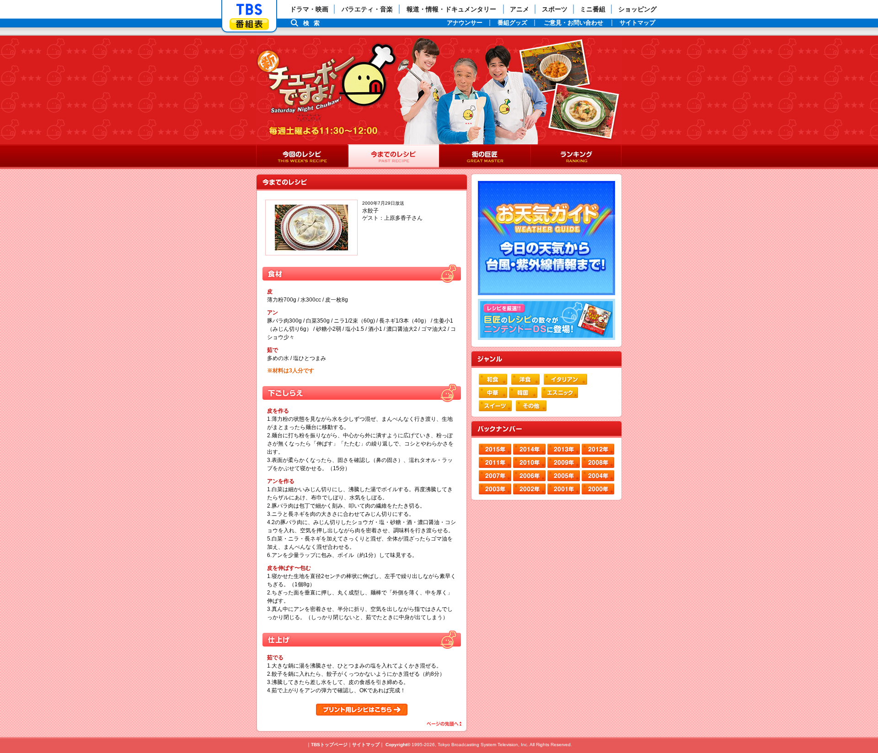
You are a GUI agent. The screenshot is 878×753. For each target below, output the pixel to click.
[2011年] (495, 462)
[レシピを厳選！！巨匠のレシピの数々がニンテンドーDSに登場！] (546, 319)
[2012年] (598, 449)
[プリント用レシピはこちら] (361, 710)
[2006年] (529, 475)
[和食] (493, 379)
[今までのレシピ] (393, 156)
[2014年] (529, 449)
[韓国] (523, 392)
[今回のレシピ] (302, 156)
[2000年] (598, 488)
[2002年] (529, 488)
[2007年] (495, 475)
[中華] (493, 392)
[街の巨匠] (484, 156)
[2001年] (563, 488)
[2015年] (495, 449)
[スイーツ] (495, 405)
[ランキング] (576, 156)
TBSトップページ (329, 744)
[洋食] (525, 379)
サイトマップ (366, 744)
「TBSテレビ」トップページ (249, 10)
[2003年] (495, 488)
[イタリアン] (565, 379)
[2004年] (598, 475)
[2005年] (563, 475)
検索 (313, 23)
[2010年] (529, 462)
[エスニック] (559, 392)
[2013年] (563, 449)
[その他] (531, 405)
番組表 (249, 24)
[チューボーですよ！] (327, 82)
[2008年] (598, 462)
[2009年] (563, 462)
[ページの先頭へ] (443, 723)
